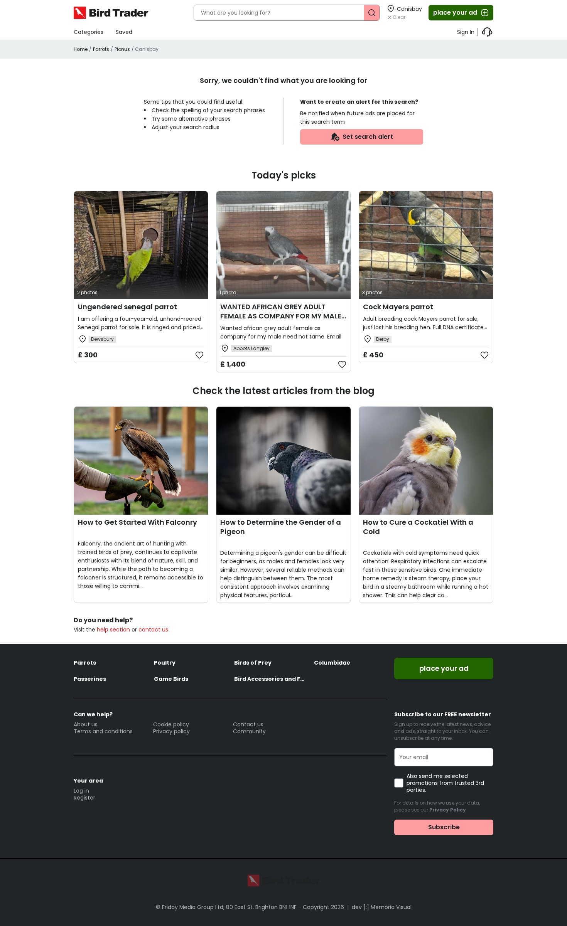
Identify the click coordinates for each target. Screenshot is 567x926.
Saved (124, 32)
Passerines (90, 678)
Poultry (165, 662)
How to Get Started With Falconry (137, 522)
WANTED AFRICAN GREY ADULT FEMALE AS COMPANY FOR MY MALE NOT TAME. (280, 316)
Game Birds (171, 678)
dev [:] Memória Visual (382, 907)
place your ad (455, 12)
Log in (81, 791)
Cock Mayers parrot (398, 306)
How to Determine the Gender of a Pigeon (280, 526)
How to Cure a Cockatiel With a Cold (418, 526)
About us (86, 724)
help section (113, 629)
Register (84, 797)
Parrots (101, 49)
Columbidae (332, 662)
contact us (153, 629)
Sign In (465, 32)
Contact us (248, 724)
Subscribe (444, 827)
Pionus (122, 49)
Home (81, 49)
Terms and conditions (103, 731)
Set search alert (368, 136)
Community (249, 731)
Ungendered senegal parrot (127, 306)
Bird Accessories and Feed (270, 678)
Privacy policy (171, 731)
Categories (88, 32)
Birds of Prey (253, 662)
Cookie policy (171, 724)
